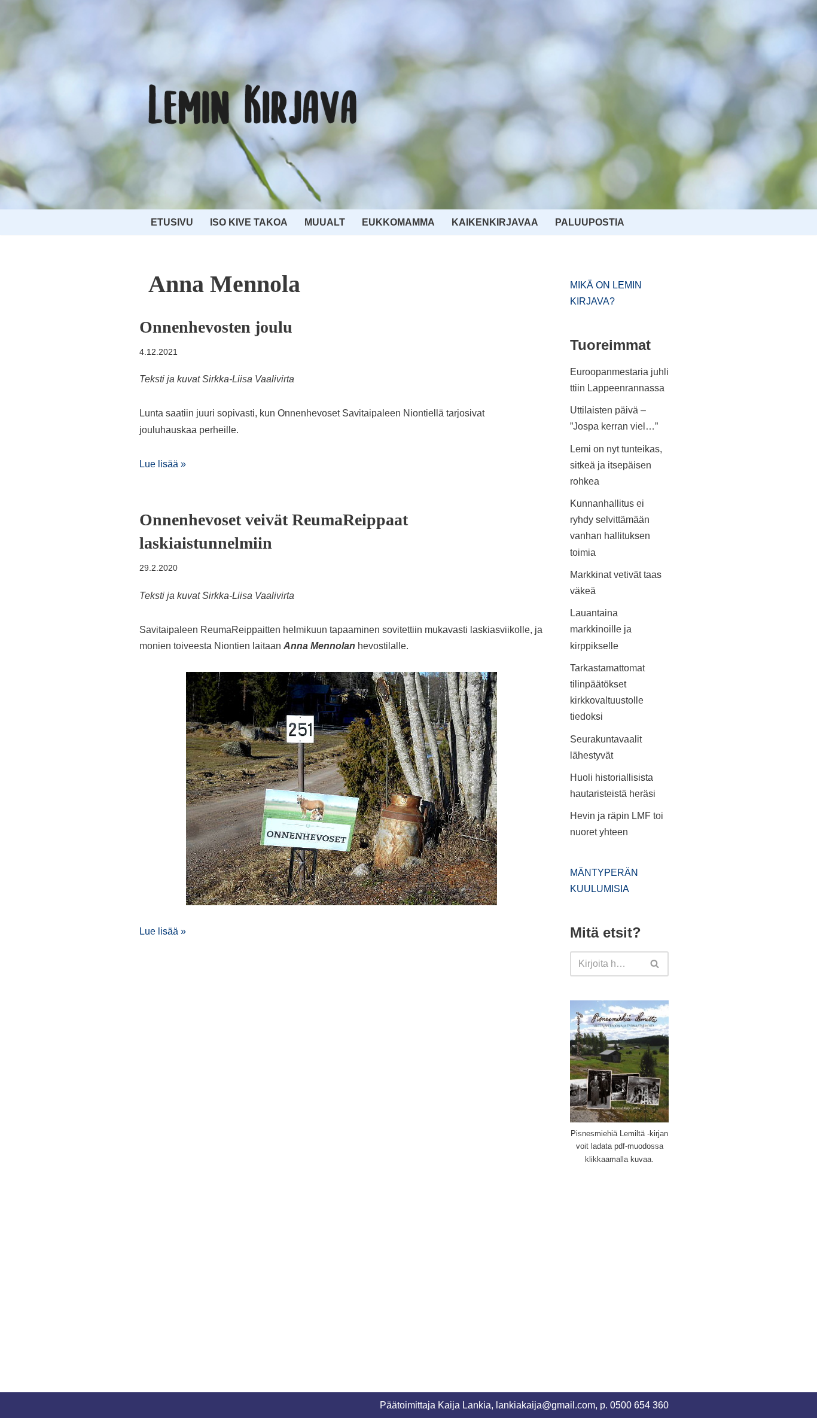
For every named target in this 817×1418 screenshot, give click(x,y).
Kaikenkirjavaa (495, 222)
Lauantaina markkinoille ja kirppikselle (601, 629)
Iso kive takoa (249, 222)
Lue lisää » (162, 464)
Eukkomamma (398, 222)
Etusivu (172, 222)
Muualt (324, 222)
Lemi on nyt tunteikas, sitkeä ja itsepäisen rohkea (616, 465)
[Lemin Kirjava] (253, 105)
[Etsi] (655, 963)
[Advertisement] (659, 1265)
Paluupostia (589, 222)
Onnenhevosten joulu (215, 327)
